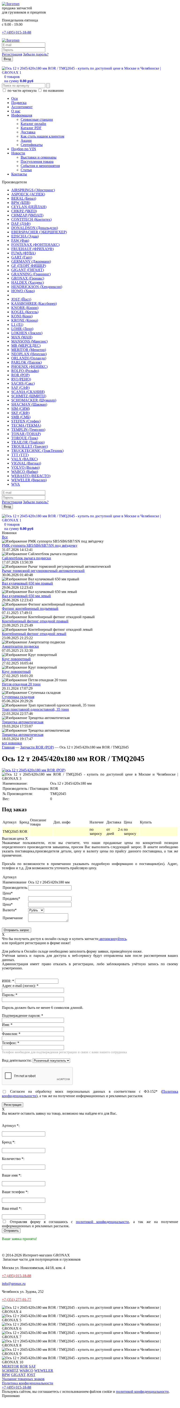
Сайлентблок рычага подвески (26, 558)
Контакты (19, 174)
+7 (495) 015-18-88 (16, 32)
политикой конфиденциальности (142, 1392)
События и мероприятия (40, 166)
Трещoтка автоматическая (22, 722)
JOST (31, 1375)
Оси (14, 98)
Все (5, 537)
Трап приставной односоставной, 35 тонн (35, 709)
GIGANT (18, 1375)
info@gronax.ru (14, 1284)
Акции (26, 140)
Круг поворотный (16, 659)
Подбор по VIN (23, 149)
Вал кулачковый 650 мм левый (26, 596)
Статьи (26, 170)
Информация (21, 115)
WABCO (26, 1371)
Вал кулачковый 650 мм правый (27, 583)
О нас (15, 111)
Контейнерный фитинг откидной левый (34, 634)
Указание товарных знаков (23, 1379)
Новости (18, 153)
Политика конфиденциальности (27, 1383)
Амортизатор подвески (20, 646)
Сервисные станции (37, 119)
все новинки (12, 743)
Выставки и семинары (38, 157)
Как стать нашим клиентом (42, 136)
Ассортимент (22, 107)
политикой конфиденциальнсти (102, 1222)
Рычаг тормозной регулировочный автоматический (43, 571)
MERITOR (10, 1366)
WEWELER (43, 1371)
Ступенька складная (18, 697)
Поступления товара (37, 161)
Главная (8, 747)
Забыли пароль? (36, 54)
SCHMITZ (10, 1371)
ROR (24, 1366)
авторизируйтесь (112, 939)
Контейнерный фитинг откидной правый (35, 621)
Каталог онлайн (33, 124)
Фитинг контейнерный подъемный (30, 608)
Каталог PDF (31, 128)
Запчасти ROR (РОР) (37, 747)
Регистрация (12, 54)
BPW (6, 1375)
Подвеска (18, 103)
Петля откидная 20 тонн (21, 684)
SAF (32, 1366)
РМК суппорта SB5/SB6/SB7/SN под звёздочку (39, 545)
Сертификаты (32, 145)
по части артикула (22, 90)
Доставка (28, 132)
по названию (53, 90)
